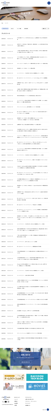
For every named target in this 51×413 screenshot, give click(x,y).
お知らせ (12, 28)
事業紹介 (16, 401)
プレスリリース (5, 28)
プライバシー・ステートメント (31, 401)
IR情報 (15, 405)
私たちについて (17, 397)
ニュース (16, 399)
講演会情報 (26, 28)
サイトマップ (27, 403)
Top (2, 23)
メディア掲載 (19, 28)
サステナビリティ (28, 397)
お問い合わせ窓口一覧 (25, 362)
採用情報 (27, 405)
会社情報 (16, 403)
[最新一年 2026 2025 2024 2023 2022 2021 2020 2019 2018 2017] (46, 28)
